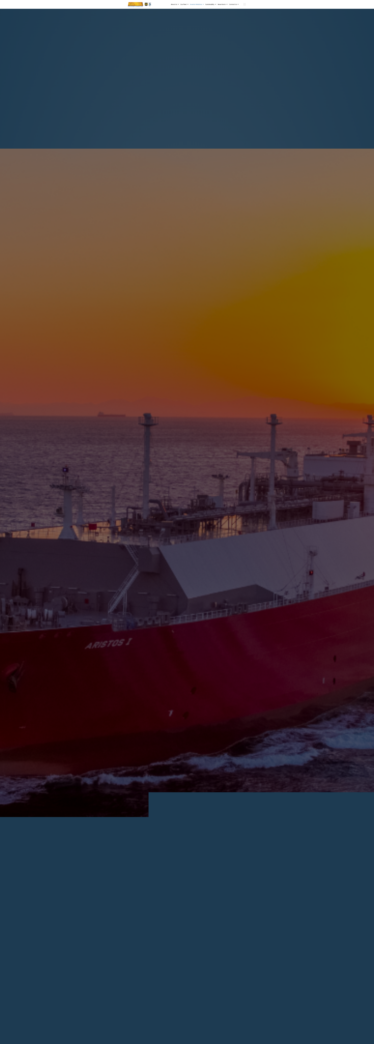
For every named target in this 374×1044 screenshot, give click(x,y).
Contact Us (233, 4)
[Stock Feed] (243, 4)
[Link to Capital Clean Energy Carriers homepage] (139, 4)
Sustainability (209, 4)
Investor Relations (196, 4)
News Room (222, 4)
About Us (174, 4)
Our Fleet (183, 4)
